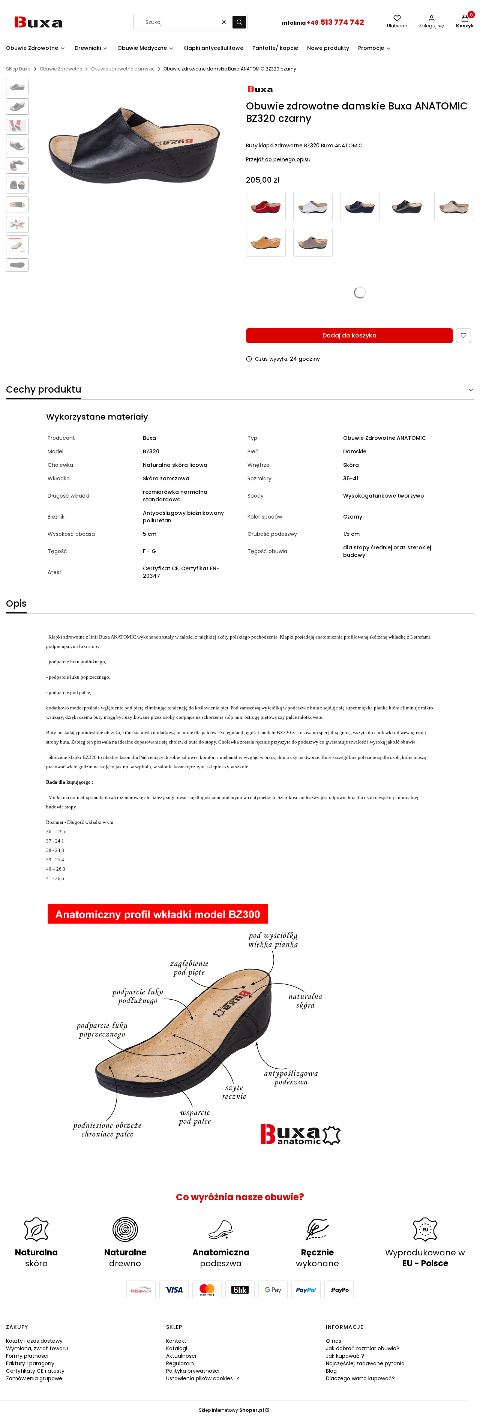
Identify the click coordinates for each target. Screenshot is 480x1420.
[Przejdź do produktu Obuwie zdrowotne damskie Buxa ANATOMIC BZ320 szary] (313, 243)
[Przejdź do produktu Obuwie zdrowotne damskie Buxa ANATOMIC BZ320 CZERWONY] (266, 207)
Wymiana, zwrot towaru (37, 1348)
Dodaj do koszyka (349, 335)
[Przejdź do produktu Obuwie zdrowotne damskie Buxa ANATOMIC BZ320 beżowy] (454, 207)
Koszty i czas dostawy (34, 1341)
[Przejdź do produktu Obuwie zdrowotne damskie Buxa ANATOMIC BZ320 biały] (313, 207)
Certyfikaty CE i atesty (35, 1371)
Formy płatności (27, 1356)
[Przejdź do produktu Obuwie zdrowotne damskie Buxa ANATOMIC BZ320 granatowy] (360, 207)
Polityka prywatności (192, 1371)
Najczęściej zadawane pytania (365, 1363)
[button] (239, 22)
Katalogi (176, 1348)
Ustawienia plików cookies (200, 1378)
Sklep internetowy (231, 1410)
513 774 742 (335, 22)
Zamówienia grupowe (34, 1378)
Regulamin (180, 1363)
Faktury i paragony (30, 1363)
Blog (331, 1371)
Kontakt (176, 1341)
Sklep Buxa (18, 69)
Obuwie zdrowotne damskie (122, 69)
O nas (333, 1341)
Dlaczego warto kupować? (360, 1378)
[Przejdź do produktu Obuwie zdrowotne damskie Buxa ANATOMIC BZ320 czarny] (407, 207)
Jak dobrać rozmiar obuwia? (362, 1348)
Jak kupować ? (345, 1356)
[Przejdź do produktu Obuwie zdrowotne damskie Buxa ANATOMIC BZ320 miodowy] (266, 243)
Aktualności (181, 1356)
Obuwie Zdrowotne (61, 69)
